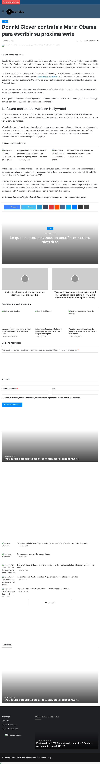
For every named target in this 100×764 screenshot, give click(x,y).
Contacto (5, 721)
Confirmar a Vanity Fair (48, 77)
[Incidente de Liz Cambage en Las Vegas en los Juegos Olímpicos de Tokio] (8, 581)
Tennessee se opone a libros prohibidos (33, 554)
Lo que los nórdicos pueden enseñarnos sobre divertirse (50, 239)
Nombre (5, 379)
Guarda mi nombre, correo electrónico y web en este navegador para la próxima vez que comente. (42, 398)
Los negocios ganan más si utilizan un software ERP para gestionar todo (16, 331)
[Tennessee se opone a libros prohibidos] (8, 557)
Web (53, 388)
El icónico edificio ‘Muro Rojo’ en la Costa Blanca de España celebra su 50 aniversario (52, 543)
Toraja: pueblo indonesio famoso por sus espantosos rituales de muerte (41, 458)
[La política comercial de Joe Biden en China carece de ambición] (8, 593)
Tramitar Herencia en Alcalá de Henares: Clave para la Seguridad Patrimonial (82, 331)
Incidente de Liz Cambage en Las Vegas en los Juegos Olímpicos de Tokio (47, 577)
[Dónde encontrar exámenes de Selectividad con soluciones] (58, 155)
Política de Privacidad (10, 729)
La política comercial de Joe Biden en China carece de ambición (43, 589)
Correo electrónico (10, 388)
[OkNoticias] (15, 11)
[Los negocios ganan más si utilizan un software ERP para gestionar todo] (16, 318)
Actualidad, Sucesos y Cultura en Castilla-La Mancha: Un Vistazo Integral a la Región (49, 331)
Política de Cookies (9, 725)
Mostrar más (50, 603)
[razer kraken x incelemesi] (50, 763)
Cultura (5, 21)
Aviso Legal (6, 717)
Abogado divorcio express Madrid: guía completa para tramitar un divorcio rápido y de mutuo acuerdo (32, 153)
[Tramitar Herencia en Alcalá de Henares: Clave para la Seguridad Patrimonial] (83, 318)
